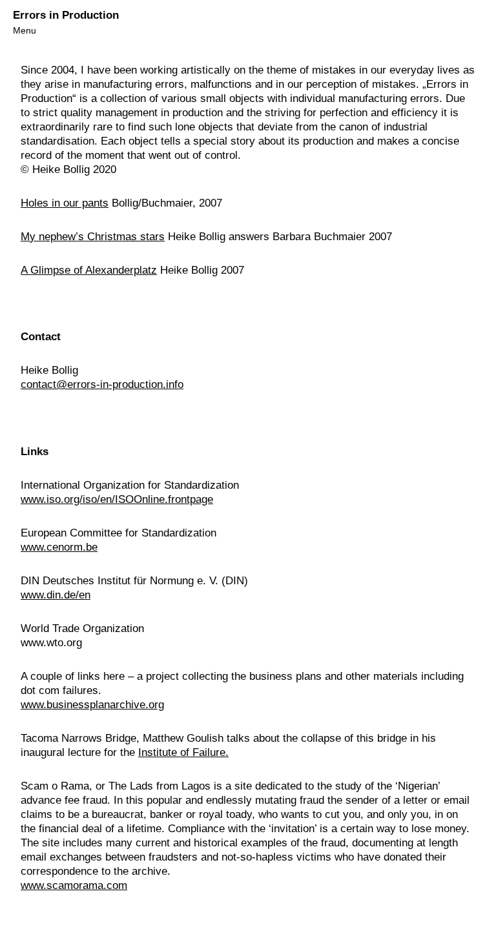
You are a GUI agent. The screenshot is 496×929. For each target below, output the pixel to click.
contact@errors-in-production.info (102, 384)
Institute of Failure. (183, 752)
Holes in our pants (64, 203)
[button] (24, 30)
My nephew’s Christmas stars (93, 236)
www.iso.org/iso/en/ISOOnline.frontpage (117, 499)
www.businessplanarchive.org (92, 705)
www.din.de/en (55, 595)
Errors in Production (66, 15)
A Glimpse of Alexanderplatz (89, 270)
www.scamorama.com (74, 885)
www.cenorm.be (59, 547)
